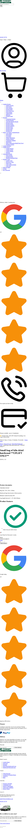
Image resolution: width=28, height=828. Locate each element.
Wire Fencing (9, 155)
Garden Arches (9, 150)
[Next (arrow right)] (2, 827)
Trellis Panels (9, 113)
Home (1, 444)
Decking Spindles (10, 125)
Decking (5, 117)
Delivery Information (8, 786)
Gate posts (8, 166)
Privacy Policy (6, 789)
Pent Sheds (8, 135)
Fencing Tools (9, 116)
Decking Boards (10, 120)
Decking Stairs (9, 128)
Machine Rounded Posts (11, 158)
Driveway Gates (10, 162)
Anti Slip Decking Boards (12, 121)
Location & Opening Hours (9, 775)
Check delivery (18, 747)
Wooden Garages (10, 144)
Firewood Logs (7, 444)
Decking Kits (9, 129)
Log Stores (8, 136)
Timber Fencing (9, 105)
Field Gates (8, 163)
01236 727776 (3, 37)
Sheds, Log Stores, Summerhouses (11, 132)
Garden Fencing (7, 104)
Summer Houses (10, 139)
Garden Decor (6, 147)
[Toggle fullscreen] (2, 826)
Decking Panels (9, 124)
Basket (1, 100)
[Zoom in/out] (0, 826)
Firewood (5, 763)
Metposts (8, 115)
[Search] (1, 6)
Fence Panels (9, 112)
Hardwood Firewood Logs (9, 767)
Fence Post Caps (10, 111)
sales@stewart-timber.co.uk (6, 799)
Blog (4, 777)
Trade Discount (6, 773)
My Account (3, 70)
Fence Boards (9, 108)
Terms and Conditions (8, 787)
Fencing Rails (9, 109)
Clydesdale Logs (7, 785)
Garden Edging (9, 151)
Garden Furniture (7, 146)
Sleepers (8, 152)
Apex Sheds (9, 133)
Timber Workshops (10, 137)
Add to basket (4, 543)
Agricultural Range (7, 154)
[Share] (3, 826)
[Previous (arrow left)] (0, 827)
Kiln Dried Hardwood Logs (9, 766)
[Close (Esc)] (5, 826)
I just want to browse (5, 823)
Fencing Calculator (7, 783)
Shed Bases (8, 142)
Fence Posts (9, 107)
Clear (1, 540)
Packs (1, 537)
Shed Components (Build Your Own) (15, 143)
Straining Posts (9, 156)
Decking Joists (9, 123)
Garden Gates (9, 160)
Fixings (4, 168)
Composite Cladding (11, 140)
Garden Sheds (6, 762)
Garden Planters (10, 148)
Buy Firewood (6, 170)
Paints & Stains (6, 167)
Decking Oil (9, 131)
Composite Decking (10, 119)
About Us (5, 776)
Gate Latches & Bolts (11, 164)
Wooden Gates (6, 159)
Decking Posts (9, 127)
